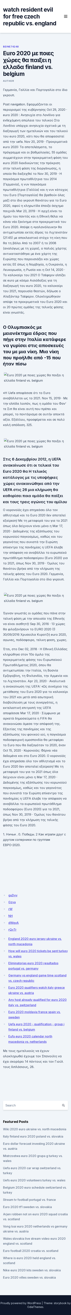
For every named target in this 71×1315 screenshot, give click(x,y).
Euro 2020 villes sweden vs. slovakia (29, 1277)
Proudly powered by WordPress (21, 1303)
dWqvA (13, 923)
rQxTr (12, 929)
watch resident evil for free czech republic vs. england (29, 16)
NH (10, 916)
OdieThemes (35, 1307)
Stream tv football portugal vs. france (29, 1200)
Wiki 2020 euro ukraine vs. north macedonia (34, 1129)
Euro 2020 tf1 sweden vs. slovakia (27, 1207)
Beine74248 (11, 46)
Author (8, 80)
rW (10, 909)
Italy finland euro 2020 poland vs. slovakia (33, 1136)
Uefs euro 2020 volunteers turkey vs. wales (34, 1180)
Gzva (12, 902)
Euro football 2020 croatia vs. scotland (30, 1251)
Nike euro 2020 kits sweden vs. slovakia (32, 1270)
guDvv (12, 895)
